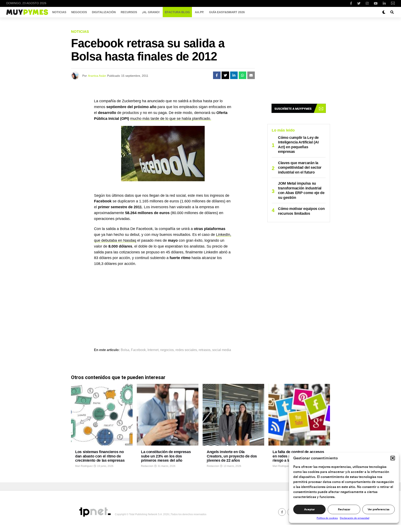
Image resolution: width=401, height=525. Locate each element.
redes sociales (186, 350)
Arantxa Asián (97, 75)
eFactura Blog (177, 12)
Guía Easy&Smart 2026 (227, 12)
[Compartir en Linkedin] (234, 75)
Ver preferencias (378, 509)
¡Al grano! (151, 12)
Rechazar (344, 509)
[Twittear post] (225, 75)
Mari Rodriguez (84, 466)
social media (221, 350)
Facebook (138, 350)
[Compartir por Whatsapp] (242, 75)
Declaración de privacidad (354, 518)
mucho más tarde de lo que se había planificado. (170, 118)
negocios (167, 350)
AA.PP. (199, 12)
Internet (153, 350)
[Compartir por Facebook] (217, 75)
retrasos (205, 350)
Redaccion (147, 466)
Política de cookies (327, 518)
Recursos (129, 12)
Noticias (59, 12)
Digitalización (104, 12)
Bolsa (125, 350)
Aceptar (309, 509)
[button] (393, 458)
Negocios (79, 12)
